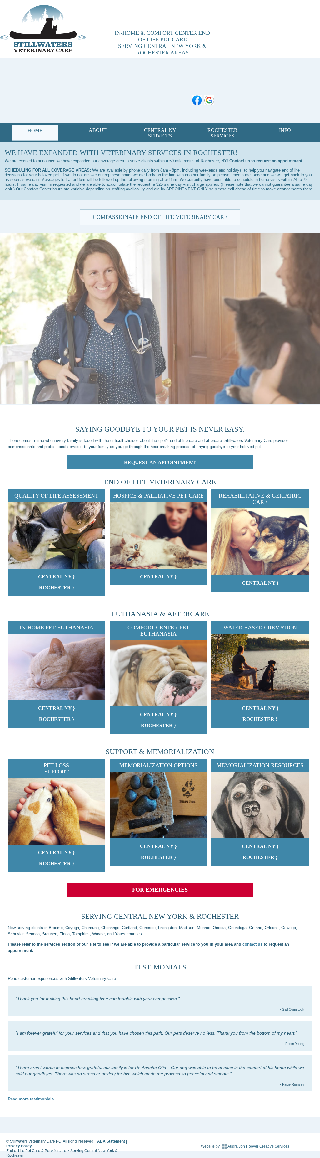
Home (35, 130)
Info (285, 130)
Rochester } (56, 587)
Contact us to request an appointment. (266, 160)
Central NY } (56, 576)
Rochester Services (223, 132)
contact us (252, 944)
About (98, 130)
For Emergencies (160, 890)
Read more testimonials (31, 1099)
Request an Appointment (160, 462)
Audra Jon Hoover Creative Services (258, 1146)
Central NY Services (160, 132)
